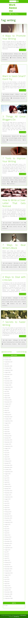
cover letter (4, 224)
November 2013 (8, 492)
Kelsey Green (8, 136)
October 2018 (8, 385)
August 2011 (7, 549)
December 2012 (8, 516)
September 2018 (8, 387)
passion (19, 138)
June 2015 (7, 452)
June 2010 (7, 579)
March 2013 (7, 509)
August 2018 (7, 389)
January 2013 (8, 514)
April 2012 (7, 533)
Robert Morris (8, 178)
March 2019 (7, 378)
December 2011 (8, 541)
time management (14, 265)
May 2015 (7, 454)
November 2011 (8, 543)
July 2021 (7, 364)
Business (16, 181)
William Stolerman (9, 53)
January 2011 (8, 564)
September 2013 (8, 497)
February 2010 (8, 587)
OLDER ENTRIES (21, 352)
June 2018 (7, 393)
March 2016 (7, 433)
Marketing (19, 57)
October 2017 (8, 404)
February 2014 (8, 486)
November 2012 (8, 518)
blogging (24, 136)
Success (19, 140)
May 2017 (7, 410)
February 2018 (8, 399)
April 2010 (7, 583)
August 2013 (7, 499)
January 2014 (8, 488)
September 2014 (8, 471)
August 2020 (7, 372)
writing (7, 57)
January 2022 (8, 357)
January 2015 (8, 463)
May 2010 (7, 581)
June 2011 (7, 554)
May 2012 (7, 530)
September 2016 (8, 421)
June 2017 (7, 408)
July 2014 (7, 476)
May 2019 (7, 376)
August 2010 (7, 575)
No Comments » (7, 100)
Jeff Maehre (8, 298)
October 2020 (8, 368)
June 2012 (7, 528)
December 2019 (8, 374)
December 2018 (8, 380)
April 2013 (7, 507)
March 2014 (7, 484)
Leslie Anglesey (8, 263)
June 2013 (7, 503)
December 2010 (8, 566)
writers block (23, 265)
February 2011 (8, 562)
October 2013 (8, 495)
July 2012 (7, 526)
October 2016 (8, 418)
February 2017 (8, 414)
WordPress (16, 616)
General (15, 140)
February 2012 (8, 537)
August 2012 (7, 524)
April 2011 (7, 558)
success (24, 138)
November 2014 (8, 467)
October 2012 (8, 520)
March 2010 (7, 585)
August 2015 (7, 448)
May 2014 (7, 480)
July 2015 (7, 450)
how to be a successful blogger (9, 138)
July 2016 (7, 425)
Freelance (14, 57)
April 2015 (7, 457)
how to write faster (16, 342)
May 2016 (7, 429)
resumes (24, 224)
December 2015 (8, 440)
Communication (5, 96)
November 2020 (8, 366)
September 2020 (8, 370)
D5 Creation (23, 615)
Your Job (23, 98)
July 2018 (7, 391)
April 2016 (7, 431)
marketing (15, 55)
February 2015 (8, 461)
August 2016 (7, 423)
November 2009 (8, 594)
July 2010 (7, 577)
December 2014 (8, 465)
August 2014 (7, 473)
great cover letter (12, 224)
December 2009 (8, 592)
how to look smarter (14, 96)
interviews (22, 96)
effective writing (13, 180)
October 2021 (8, 359)
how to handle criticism (7, 301)
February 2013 (8, 511)
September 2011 (8, 547)
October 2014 (8, 469)
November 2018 (8, 383)
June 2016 (7, 427)
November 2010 (8, 568)
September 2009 (8, 598)
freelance (4, 265)
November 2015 (8, 442)
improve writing (22, 180)
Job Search (18, 224)
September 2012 (8, 522)
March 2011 (7, 560)
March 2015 (7, 459)
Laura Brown (8, 222)
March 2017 (7, 412)
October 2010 (8, 571)
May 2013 (7, 505)
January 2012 (8, 539)
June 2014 (7, 478)
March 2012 (7, 535)
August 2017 (7, 406)
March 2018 (7, 397)
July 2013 (7, 501)
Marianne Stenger (9, 94)
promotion (20, 55)
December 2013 (8, 490)
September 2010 (8, 573)
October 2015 (8, 444)
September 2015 (8, 446)
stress (8, 265)
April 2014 (7, 482)
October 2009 (8, 596)
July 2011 (7, 552)
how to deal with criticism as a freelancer (16, 299)
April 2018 (7, 395)
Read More (22, 50)
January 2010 (8, 590)
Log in (6, 605)
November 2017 (8, 402)
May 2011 (7, 556)
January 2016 (8, 437)
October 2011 (8, 545)
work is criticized (22, 301)
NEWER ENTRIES (7, 352)
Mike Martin (8, 340)
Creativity (11, 140)
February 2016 (8, 435)
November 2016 (8, 416)
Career (10, 226)
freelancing (9, 342)
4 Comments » (12, 183)
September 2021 (8, 361)
